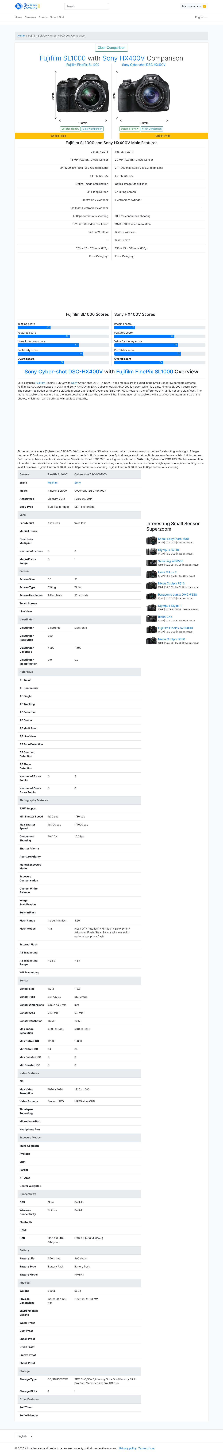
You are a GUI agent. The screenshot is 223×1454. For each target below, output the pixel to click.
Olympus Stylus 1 (170, 606)
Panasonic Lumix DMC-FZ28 (177, 594)
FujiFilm (40, 382)
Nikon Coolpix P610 (171, 583)
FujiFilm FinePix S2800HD (175, 628)
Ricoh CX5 (165, 617)
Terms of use (146, 1448)
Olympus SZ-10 (168, 550)
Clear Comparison (111, 48)
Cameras (30, 17)
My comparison (193, 6)
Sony (74, 382)
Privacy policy (127, 1448)
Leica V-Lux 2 (167, 572)
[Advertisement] (111, 286)
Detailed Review (70, 128)
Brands (43, 17)
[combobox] (86, 6)
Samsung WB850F (170, 561)
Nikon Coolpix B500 (171, 639)
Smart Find (57, 17)
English (200, 17)
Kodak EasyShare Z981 (173, 539)
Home (18, 17)
